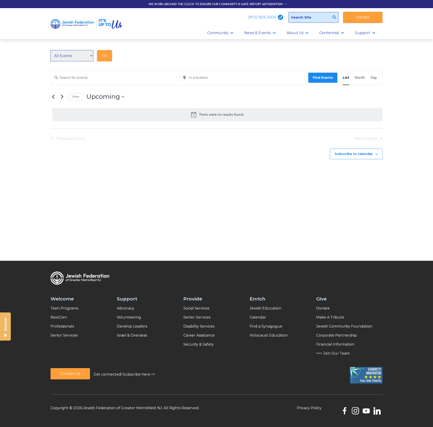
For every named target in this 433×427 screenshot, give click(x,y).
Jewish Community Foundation (344, 326)
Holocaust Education (269, 335)
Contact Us (70, 374)
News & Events (257, 33)
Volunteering (129, 317)
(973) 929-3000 (262, 17)
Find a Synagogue (266, 326)
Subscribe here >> (139, 374)
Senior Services (64, 335)
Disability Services (198, 326)
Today (75, 96)
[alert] (217, 114)
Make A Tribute (330, 317)
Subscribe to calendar (354, 154)
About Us (295, 33)
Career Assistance (199, 335)
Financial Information (335, 344)
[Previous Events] (53, 96)
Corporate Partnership (336, 335)
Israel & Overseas (132, 335)
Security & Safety (198, 344)
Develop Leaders (132, 326)
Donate (363, 17)
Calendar (258, 317)
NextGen (59, 317)
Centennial (329, 33)
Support (362, 33)
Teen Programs (64, 308)
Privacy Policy (309, 408)
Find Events (323, 78)
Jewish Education (265, 308)
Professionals (62, 326)
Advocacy (125, 308)
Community (217, 33)
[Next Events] (62, 96)
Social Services (196, 308)
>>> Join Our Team (333, 353)
